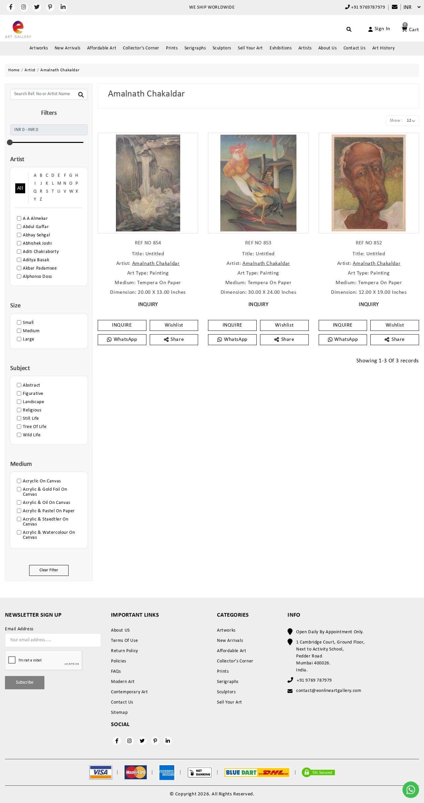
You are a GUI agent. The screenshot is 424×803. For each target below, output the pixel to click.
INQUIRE (122, 325)
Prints (172, 48)
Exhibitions (281, 48)
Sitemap (119, 712)
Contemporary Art (129, 692)
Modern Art (123, 681)
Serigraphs (195, 48)
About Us (327, 48)
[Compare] (391, 7)
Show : (396, 120)
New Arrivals (67, 48)
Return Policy (124, 651)
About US (120, 630)
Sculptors (222, 48)
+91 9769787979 (367, 7)
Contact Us (355, 48)
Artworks (38, 48)
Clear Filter (48, 570)
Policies (118, 661)
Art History (383, 48)
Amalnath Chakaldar (156, 263)
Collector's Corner (141, 48)
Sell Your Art (250, 48)
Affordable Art (101, 48)
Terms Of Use (124, 640)
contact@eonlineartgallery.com (328, 690)
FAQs (116, 671)
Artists (305, 48)
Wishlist (174, 325)
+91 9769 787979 (314, 680)
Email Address (19, 629)
